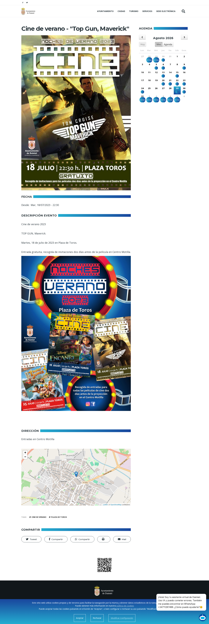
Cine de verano (39, 517)
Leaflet (105, 504)
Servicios (147, 11)
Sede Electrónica (165, 11)
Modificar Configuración (122, 618)
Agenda (168, 44)
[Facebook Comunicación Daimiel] (22, 2)
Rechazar (97, 618)
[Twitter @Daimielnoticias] (27, 2)
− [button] (25, 457)
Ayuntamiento (105, 11)
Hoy (142, 44)
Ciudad (121, 11)
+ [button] (25, 452)
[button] (31, 539)
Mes (159, 44)
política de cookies (125, 605)
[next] (184, 37)
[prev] (142, 37)
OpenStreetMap (115, 504)
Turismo (133, 11)
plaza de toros (59, 517)
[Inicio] (28, 11)
